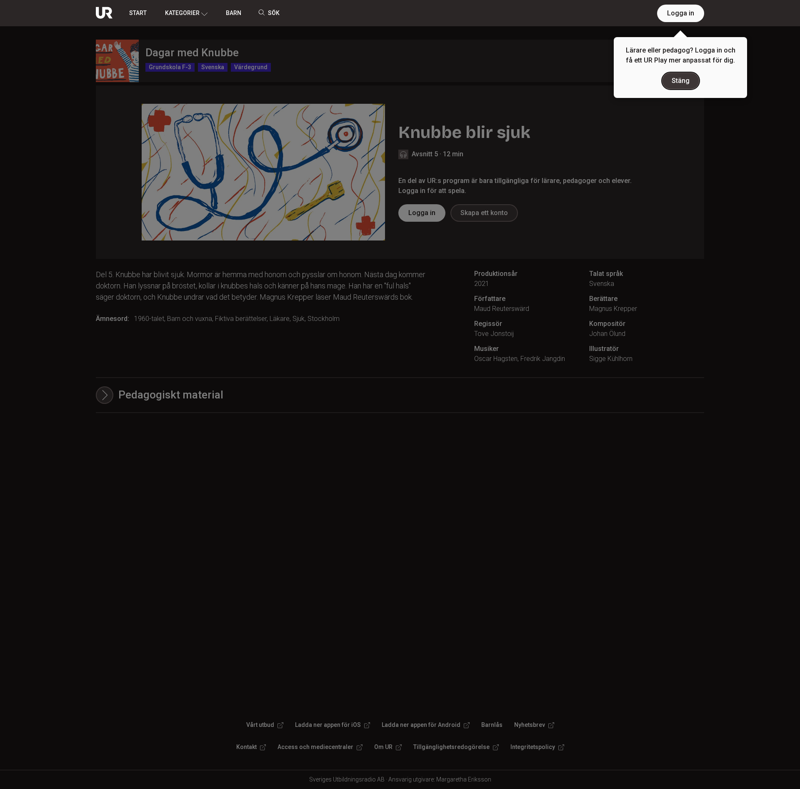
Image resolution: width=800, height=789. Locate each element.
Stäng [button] (681, 81)
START (138, 13)
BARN (233, 13)
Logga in (680, 13)
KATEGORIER (182, 13)
